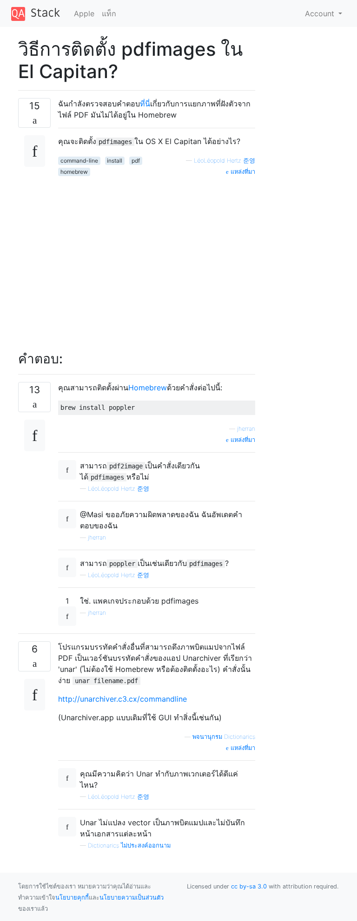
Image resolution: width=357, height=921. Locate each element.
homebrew (74, 171)
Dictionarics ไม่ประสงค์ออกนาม (129, 845)
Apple (84, 13)
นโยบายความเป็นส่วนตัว (131, 897)
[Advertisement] (156, 258)
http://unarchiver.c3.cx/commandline (122, 699)
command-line (79, 160)
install (114, 160)
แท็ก (109, 13)
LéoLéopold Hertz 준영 (224, 160)
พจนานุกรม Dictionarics (223, 736)
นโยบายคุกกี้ (72, 897)
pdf (136, 160)
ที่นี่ (145, 103)
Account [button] (321, 13)
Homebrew (147, 387)
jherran (246, 428)
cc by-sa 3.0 (249, 886)
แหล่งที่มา (242, 171)
